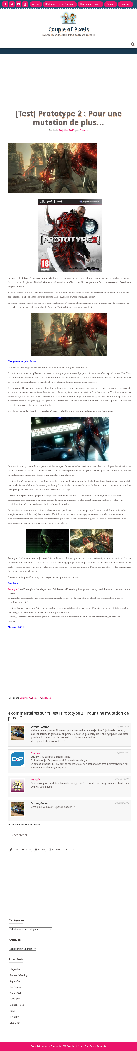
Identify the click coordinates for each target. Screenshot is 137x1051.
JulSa (12, 1010)
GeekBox (15, 999)
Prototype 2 (14, 589)
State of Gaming (19, 975)
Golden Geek (17, 1005)
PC (30, 698)
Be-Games (15, 987)
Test (39, 698)
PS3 (34, 698)
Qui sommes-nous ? (90, 4)
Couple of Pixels (68, 29)
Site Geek (15, 1022)
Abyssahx (15, 969)
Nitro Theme (51, 1046)
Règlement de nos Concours (59, 4)
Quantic (84, 130)
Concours (125, 4)
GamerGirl (15, 993)
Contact (111, 4)
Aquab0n (15, 981)
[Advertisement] (68, 81)
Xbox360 (46, 698)
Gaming (23, 698)
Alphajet (36, 779)
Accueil (35, 4)
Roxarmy (14, 1016)
